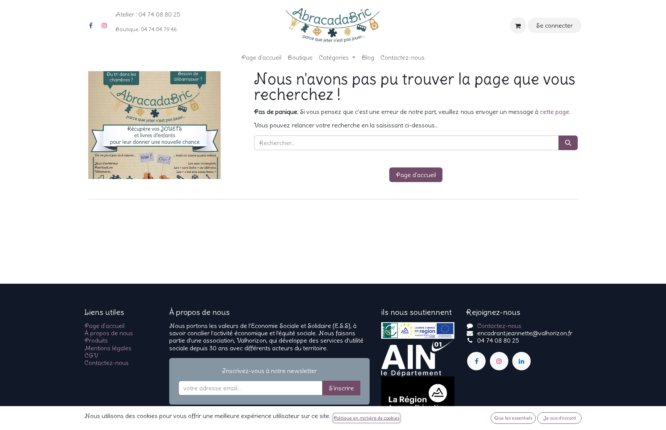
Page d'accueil (416, 175)
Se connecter (554, 25)
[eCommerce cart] (518, 25)
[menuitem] (261, 57)
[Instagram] (104, 25)
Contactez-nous (106, 362)
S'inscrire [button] (341, 388)
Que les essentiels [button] (513, 418)
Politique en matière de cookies (366, 418)
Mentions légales (107, 348)
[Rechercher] (568, 143)
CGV (91, 355)
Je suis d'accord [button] (559, 418)
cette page (554, 111)
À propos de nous (108, 333)
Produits (96, 340)
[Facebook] (90, 25)
